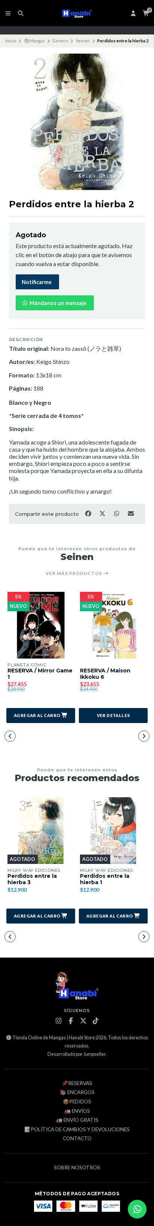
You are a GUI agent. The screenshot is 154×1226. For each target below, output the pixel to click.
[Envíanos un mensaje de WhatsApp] (137, 1209)
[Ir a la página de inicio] (77, 13)
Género (60, 40)
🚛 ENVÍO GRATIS (77, 1120)
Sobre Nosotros (77, 1168)
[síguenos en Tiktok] (96, 1021)
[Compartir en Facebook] (88, 513)
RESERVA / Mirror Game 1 (40, 674)
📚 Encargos (77, 1092)
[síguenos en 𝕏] (83, 1021)
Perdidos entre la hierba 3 (32, 879)
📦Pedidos (77, 1102)
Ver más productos (74, 573)
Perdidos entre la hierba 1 (104, 879)
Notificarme (37, 282)
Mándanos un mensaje (57, 303)
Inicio (10, 40)
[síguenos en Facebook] (71, 1021)
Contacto (77, 1138)
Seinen (83, 40)
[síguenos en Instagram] (59, 1021)
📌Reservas (77, 1083)
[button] (40, 715)
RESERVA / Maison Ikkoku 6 (105, 674)
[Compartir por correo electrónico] (131, 513)
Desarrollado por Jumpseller (76, 1054)
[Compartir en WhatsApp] (117, 513)
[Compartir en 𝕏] (103, 513)
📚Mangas (34, 40)
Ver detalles (113, 715)
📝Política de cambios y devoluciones (77, 1129)
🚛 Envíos (77, 1111)
